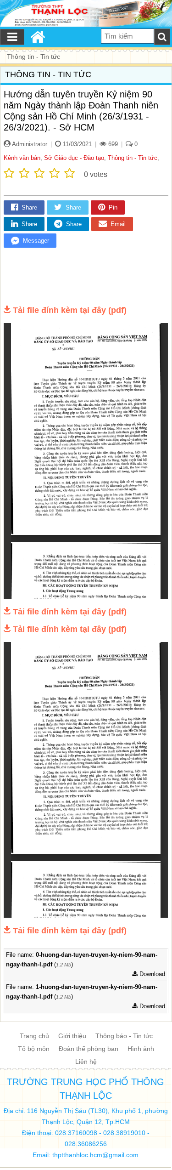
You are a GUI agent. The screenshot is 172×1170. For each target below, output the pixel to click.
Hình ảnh (141, 1048)
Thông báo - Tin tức (124, 1035)
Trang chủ (34, 1035)
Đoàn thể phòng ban (88, 1048)
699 (112, 144)
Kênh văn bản (22, 157)
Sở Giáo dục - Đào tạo (74, 157)
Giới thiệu (72, 1035)
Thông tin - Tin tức (132, 157)
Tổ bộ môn (34, 1048)
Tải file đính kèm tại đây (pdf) (70, 310)
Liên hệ (86, 1061)
